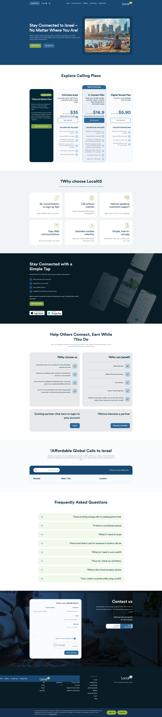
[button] (49, 3)
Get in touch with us (41, 126)
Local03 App (93, 3)
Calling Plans (102, 3)
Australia (42, 690)
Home (95, 680)
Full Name (75, 607)
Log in (74, 425)
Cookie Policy (53, 714)
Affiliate (85, 3)
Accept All (122, 712)
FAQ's (68, 3)
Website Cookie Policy (73, 690)
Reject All (111, 712)
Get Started (35, 45)
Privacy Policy (76, 682)
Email (76, 616)
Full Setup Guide (36, 303)
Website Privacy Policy (73, 688)
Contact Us (34, 3)
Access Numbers (76, 3)
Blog (96, 698)
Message (75, 624)
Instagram (59, 682)
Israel (43, 685)
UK (44, 682)
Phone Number (50, 607)
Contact (77, 685)
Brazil (43, 688)
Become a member (120, 425)
